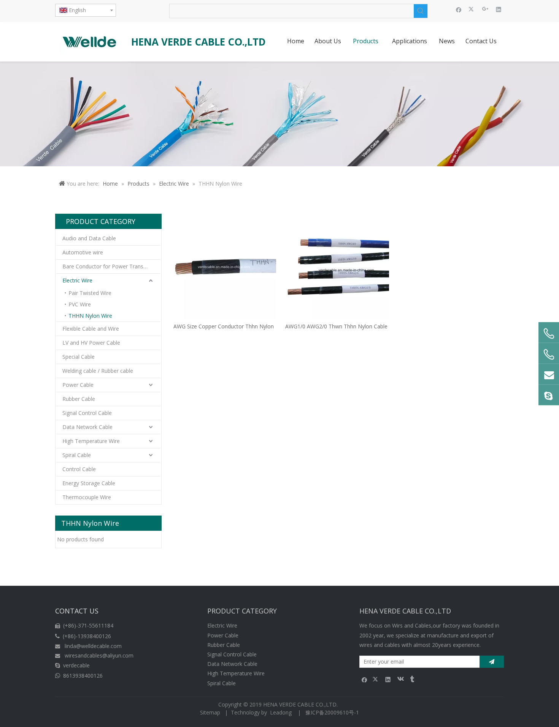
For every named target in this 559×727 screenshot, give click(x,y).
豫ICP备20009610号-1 (332, 712)
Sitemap (210, 712)
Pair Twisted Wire (89, 292)
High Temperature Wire (91, 441)
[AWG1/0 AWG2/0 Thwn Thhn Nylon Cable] (336, 266)
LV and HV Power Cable (91, 342)
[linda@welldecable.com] (548, 374)
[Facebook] (459, 9)
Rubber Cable (78, 398)
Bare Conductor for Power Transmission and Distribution (111, 266)
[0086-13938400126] (548, 354)
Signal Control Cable (87, 412)
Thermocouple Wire (86, 497)
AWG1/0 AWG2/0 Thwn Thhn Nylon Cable (336, 326)
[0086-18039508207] (548, 333)
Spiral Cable (76, 455)
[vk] (400, 679)
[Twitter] (472, 9)
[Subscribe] (492, 662)
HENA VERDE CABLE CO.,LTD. (302, 704)
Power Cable (78, 384)
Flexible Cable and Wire (90, 328)
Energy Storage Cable (88, 483)
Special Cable (78, 356)
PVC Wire (79, 304)
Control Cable (79, 469)
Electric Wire (77, 280)
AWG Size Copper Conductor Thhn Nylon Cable (223, 326)
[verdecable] (548, 395)
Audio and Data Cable (89, 238)
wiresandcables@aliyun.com (99, 655)
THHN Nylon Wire (90, 315)
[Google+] (485, 9)
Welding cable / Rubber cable (97, 370)
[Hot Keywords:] (420, 11)
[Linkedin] (498, 9)
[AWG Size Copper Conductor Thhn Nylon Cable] (224, 266)
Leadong (281, 712)
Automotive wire (82, 252)
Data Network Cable (87, 427)
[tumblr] (411, 679)
